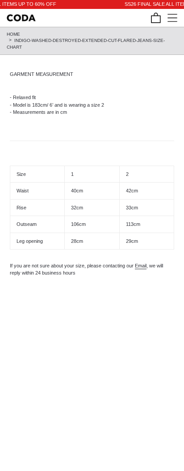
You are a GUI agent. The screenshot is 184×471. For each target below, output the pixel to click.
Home (13, 34)
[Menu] (169, 18)
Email (140, 265)
